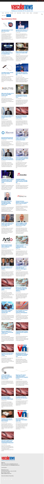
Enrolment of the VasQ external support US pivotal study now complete (7, 354)
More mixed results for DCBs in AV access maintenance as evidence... (7, 267)
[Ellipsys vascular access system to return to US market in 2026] (22, 47)
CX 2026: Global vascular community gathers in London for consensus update (7, 52)
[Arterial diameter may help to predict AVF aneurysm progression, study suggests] (22, 262)
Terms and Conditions (5, 475)
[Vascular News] (22, 7)
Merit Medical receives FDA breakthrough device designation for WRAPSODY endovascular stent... (22, 355)
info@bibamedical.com (7, 473)
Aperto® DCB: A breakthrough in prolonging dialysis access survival (7, 117)
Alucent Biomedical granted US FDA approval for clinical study (7, 138)
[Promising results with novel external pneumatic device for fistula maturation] (7, 414)
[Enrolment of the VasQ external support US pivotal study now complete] (7, 348)
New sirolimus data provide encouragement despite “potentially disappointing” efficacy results (6, 203)
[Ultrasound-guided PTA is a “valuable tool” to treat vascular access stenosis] (7, 326)
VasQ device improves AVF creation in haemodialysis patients (6, 288)
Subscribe (8, 15)
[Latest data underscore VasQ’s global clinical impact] (7, 25)
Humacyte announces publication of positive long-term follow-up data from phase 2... (22, 202)
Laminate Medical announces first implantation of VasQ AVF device (21, 96)
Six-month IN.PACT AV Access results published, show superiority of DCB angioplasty (21, 311)
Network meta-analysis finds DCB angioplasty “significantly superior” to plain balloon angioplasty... (21, 289)
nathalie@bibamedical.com (14, 465)
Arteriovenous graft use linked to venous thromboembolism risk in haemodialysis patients (22, 158)
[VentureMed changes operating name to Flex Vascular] (7, 68)
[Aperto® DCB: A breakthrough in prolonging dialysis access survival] (7, 111)
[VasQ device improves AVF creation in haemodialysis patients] (7, 283)
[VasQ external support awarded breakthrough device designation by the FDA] (22, 326)
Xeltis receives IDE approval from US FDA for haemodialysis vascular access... (7, 94)
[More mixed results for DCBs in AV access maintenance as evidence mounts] (7, 262)
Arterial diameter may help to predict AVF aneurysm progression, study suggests (21, 267)
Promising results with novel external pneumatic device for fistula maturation (7, 419)
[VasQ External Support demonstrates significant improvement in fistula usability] (7, 392)
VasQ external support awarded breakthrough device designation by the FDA (22, 332)
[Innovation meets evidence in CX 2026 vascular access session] (22, 25)
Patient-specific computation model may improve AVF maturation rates (6, 311)
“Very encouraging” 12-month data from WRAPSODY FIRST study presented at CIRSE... (21, 224)
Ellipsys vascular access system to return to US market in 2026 (22, 52)
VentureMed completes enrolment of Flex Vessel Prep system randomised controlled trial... (21, 181)
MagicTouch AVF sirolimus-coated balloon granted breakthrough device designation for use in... (22, 377)
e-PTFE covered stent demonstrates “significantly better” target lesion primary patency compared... (6, 377)
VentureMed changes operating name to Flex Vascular (7, 73)
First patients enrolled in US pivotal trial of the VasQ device (21, 397)
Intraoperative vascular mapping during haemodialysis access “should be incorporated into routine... (7, 181)
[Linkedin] (37, 1)
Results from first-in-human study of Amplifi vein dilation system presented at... (6, 246)
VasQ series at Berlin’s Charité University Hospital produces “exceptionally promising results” (7, 441)
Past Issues (4, 15)
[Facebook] (36, 1)
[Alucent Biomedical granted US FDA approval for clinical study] (7, 133)
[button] (42, 14)
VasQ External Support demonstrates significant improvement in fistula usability (7, 398)
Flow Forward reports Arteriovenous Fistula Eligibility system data (21, 419)
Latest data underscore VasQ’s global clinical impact (7, 30)
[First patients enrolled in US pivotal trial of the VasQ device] (22, 392)
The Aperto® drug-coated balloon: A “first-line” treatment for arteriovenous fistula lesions (7, 158)
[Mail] (39, 1)
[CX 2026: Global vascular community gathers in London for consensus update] (7, 47)
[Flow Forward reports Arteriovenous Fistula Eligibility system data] (22, 414)
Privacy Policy (11, 475)
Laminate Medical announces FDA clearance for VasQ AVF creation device (21, 117)
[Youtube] (42, 1)
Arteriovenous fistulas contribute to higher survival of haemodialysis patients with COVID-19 (22, 246)
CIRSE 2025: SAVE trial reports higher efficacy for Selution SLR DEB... (22, 73)
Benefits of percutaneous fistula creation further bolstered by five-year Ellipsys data (7, 224)
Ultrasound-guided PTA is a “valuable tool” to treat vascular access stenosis (7, 332)
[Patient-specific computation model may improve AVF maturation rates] (7, 305)
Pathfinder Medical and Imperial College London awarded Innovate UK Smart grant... (22, 138)
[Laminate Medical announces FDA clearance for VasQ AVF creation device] (22, 111)
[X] (41, 1)
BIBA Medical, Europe (4, 469)
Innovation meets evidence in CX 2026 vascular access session (22, 30)
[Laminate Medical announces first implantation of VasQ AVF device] (22, 89)
